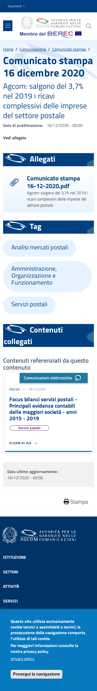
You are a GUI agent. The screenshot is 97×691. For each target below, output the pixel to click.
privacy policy (22, 658)
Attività (11, 586)
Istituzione (14, 557)
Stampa (78, 501)
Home (8, 49)
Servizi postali (29, 304)
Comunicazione (32, 49)
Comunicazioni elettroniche (48, 378)
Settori (10, 572)
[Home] (51, 22)
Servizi (10, 601)
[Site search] (89, 26)
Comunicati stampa (69, 49)
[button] (17, 6)
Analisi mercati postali (39, 247)
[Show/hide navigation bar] (7, 25)
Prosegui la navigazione (36, 674)
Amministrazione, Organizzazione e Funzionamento (34, 275)
